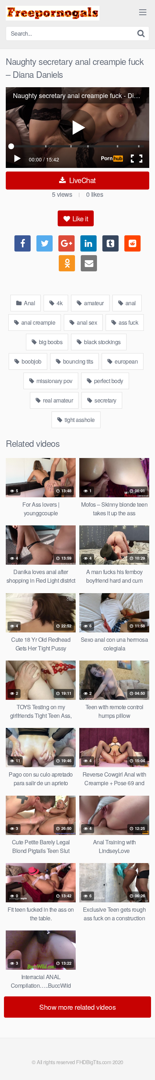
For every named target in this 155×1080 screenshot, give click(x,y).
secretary (104, 400)
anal (130, 303)
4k (59, 303)
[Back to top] (142, 1064)
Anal (29, 303)
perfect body (108, 381)
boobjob (31, 361)
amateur (93, 303)
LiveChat (81, 180)
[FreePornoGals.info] (52, 13)
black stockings (102, 342)
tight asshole (79, 419)
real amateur (57, 400)
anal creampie (37, 322)
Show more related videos (77, 1007)
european (126, 361)
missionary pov (53, 381)
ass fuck (128, 322)
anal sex (86, 322)
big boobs (49, 342)
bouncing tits (77, 361)
